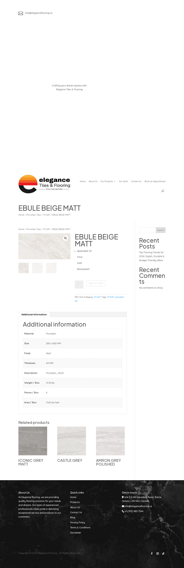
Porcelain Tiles (34, 214)
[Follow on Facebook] (152, 13)
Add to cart (96, 283)
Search (160, 230)
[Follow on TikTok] (163, 13)
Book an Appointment (155, 181)
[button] (65, 238)
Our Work (123, 181)
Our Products (106, 181)
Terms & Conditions (80, 527)
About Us (93, 181)
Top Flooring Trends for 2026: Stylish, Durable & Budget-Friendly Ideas (151, 256)
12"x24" (46, 214)
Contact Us (136, 181)
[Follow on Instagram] (157, 13)
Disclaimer (75, 532)
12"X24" (110, 297)
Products (75, 502)
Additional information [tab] (34, 314)
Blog (72, 517)
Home (83, 181)
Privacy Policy (77, 522)
